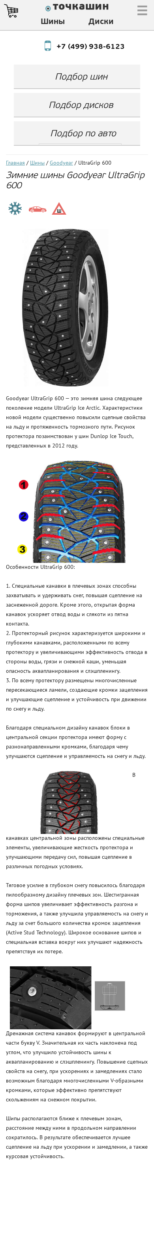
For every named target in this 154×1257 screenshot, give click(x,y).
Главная (15, 163)
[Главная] (77, 8)
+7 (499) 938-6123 (83, 47)
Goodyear (61, 163)
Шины (53, 22)
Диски (101, 22)
